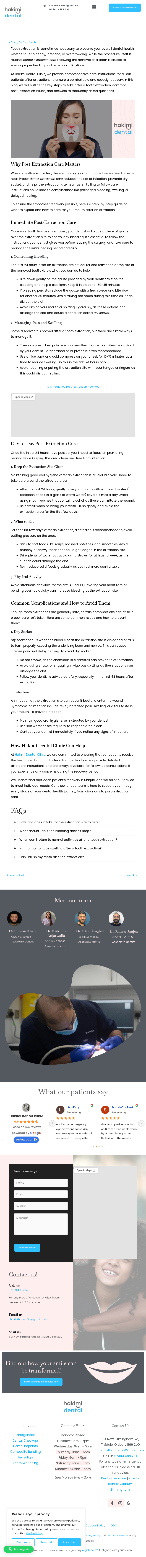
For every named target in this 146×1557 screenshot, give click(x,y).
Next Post (134, 875)
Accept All (69, 1542)
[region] (46, 1529)
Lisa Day (73, 1107)
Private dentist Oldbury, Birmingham (123, 1484)
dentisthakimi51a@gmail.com (28, 1319)
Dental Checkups (25, 1440)
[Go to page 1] (94, 1146)
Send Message (27, 1247)
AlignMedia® (90, 1550)
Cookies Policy (95, 1525)
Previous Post (14, 875)
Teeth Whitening (25, 1463)
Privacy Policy (91, 1535)
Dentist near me (113, 1478)
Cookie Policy (34, 1533)
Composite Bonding (25, 1452)
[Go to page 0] (91, 1146)
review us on (24, 1139)
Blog (14, 42)
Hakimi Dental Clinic (26, 1116)
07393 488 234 (18, 1290)
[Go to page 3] (99, 1146)
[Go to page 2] (97, 1146)
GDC (114, 1525)
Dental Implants (25, 1446)
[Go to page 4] (102, 1146)
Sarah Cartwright (124, 1107)
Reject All (47, 1542)
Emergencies (25, 1435)
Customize (23, 1542)
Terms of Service (117, 1535)
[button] (94, 7)
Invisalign (25, 1457)
